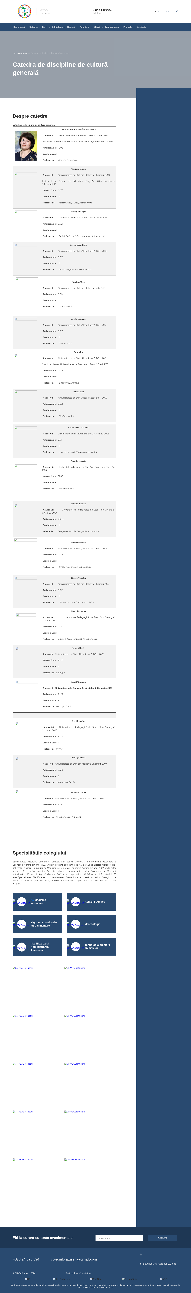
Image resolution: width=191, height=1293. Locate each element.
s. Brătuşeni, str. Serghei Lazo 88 (158, 1263)
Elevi (44, 27)
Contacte (141, 27)
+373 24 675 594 (26, 1259)
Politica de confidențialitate (78, 1273)
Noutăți (71, 27)
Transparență (112, 27)
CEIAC (97, 27)
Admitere (84, 27)
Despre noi (19, 27)
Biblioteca (57, 27)
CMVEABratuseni (20, 53)
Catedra (33, 27)
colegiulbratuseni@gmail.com (74, 1259)
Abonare (162, 1238)
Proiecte (127, 27)
